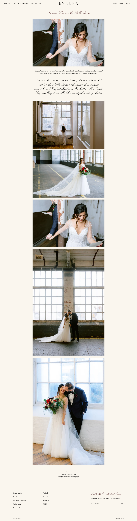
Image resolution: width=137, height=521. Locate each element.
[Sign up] (122, 503)
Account (121, 3)
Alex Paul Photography (72, 477)
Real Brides (16, 497)
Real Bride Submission (19, 500)
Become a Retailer (18, 508)
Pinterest (45, 497)
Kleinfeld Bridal (71, 474)
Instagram (46, 500)
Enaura (19, 518)
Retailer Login (17, 504)
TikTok (45, 504)
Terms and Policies (119, 518)
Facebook (45, 493)
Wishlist (128, 3)
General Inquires (17, 493)
